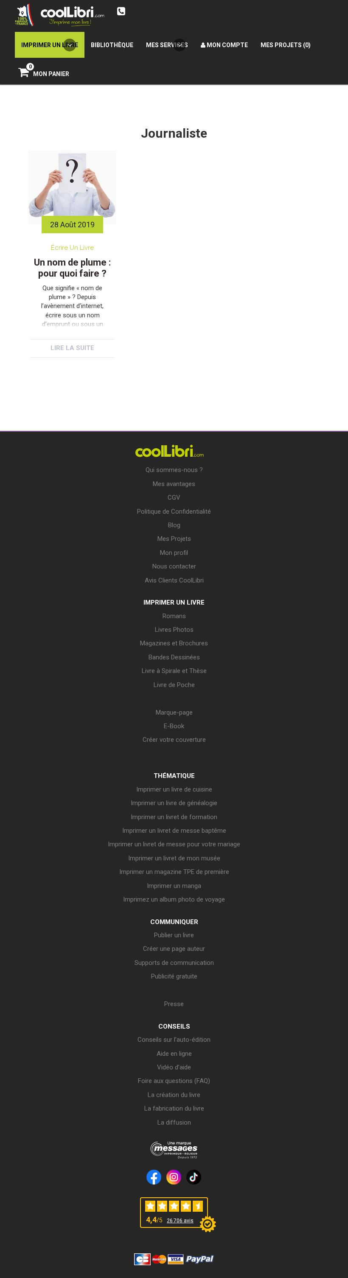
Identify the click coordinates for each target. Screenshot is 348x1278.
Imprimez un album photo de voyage (174, 899)
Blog (174, 525)
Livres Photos (174, 629)
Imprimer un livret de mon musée (174, 858)
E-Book (174, 726)
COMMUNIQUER (174, 922)
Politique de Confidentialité (174, 511)
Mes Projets (174, 539)
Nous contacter (174, 566)
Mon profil (174, 553)
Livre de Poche (174, 685)
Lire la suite (72, 348)
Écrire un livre (72, 248)
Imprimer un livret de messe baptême (174, 830)
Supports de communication (174, 963)
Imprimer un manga (174, 886)
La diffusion (174, 1122)
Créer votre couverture (174, 740)
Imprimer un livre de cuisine (174, 789)
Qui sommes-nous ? (174, 470)
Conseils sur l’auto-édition (174, 1039)
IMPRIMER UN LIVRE (174, 602)
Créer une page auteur (174, 949)
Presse (174, 1004)
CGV (174, 497)
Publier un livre (174, 935)
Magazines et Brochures (174, 643)
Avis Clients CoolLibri (174, 580)
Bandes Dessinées (174, 657)
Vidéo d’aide (174, 1067)
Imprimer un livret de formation (174, 817)
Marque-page (174, 712)
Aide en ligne (174, 1053)
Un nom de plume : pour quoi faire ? (72, 268)
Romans (174, 616)
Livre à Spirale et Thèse (174, 671)
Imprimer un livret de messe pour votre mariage (174, 844)
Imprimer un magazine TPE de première (174, 872)
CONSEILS (174, 1026)
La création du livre (174, 1095)
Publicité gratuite (174, 976)
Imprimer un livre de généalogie (174, 803)
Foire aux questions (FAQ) (174, 1081)
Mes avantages (174, 484)
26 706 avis (180, 1221)
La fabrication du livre (174, 1108)
